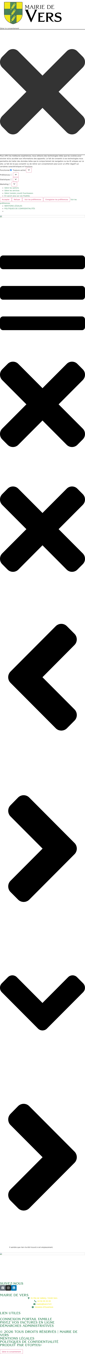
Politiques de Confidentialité (29, 1342)
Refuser (17, 199)
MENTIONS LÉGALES (13, 206)
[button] (42, 92)
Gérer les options (11, 188)
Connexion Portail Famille (26, 1319)
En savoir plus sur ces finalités (17, 196)
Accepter (6, 199)
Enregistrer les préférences (56, 199)
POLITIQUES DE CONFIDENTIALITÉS (19, 208)
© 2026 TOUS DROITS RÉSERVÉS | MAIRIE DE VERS (38, 1333)
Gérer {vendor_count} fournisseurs (18, 193)
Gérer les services (11, 190)
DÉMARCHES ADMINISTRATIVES (27, 1326)
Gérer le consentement (11, 1352)
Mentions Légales (17, 1338)
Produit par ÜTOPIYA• (21, 1345)
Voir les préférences (32, 199)
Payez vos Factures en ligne (27, 1322)
